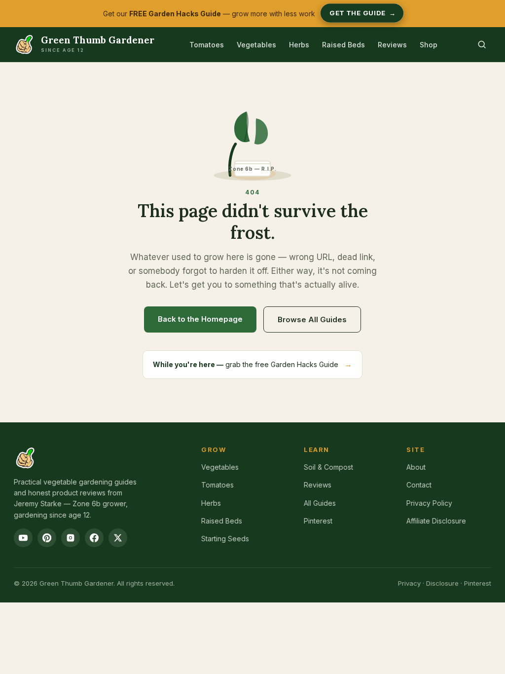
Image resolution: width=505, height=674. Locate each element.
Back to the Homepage (200, 319)
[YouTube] (23, 537)
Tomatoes (206, 44)
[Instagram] (70, 537)
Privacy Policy (429, 503)
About (416, 467)
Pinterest (318, 521)
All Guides (320, 503)
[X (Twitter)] (117, 537)
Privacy (409, 583)
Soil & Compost (328, 467)
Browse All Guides (312, 319)
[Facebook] (94, 537)
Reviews (392, 44)
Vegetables (256, 44)
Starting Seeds (225, 538)
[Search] (481, 44)
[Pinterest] (46, 537)
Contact (419, 485)
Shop (428, 44)
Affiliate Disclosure (436, 521)
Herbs (299, 44)
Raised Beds (343, 44)
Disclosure (442, 583)
